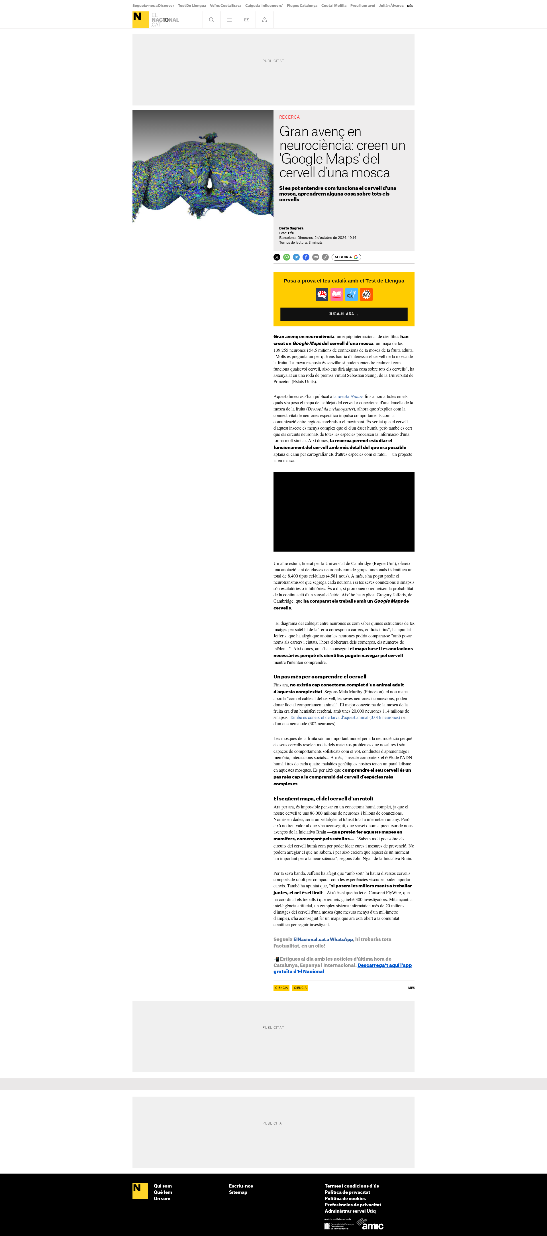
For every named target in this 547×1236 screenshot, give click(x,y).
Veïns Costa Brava (225, 5)
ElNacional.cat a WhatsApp (323, 940)
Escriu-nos (241, 1186)
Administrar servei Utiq (350, 1211)
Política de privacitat (347, 1192)
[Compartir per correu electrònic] (315, 257)
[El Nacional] (140, 19)
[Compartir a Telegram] (296, 257)
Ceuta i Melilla (333, 5)
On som (162, 1199)
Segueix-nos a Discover (153, 5)
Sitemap (238, 1192)
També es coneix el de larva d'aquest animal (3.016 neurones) (345, 717)
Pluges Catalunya (302, 5)
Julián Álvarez (391, 5)
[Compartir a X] (277, 257)
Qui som (163, 1186)
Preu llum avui (362, 5)
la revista (348, 396)
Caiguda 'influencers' (264, 5)
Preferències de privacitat (353, 1205)
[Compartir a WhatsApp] (286, 257)
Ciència (281, 988)
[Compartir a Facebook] (306, 257)
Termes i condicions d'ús (352, 1186)
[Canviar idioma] (247, 19)
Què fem (163, 1192)
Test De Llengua (192, 5)
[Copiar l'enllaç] (325, 257)
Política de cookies (345, 1199)
